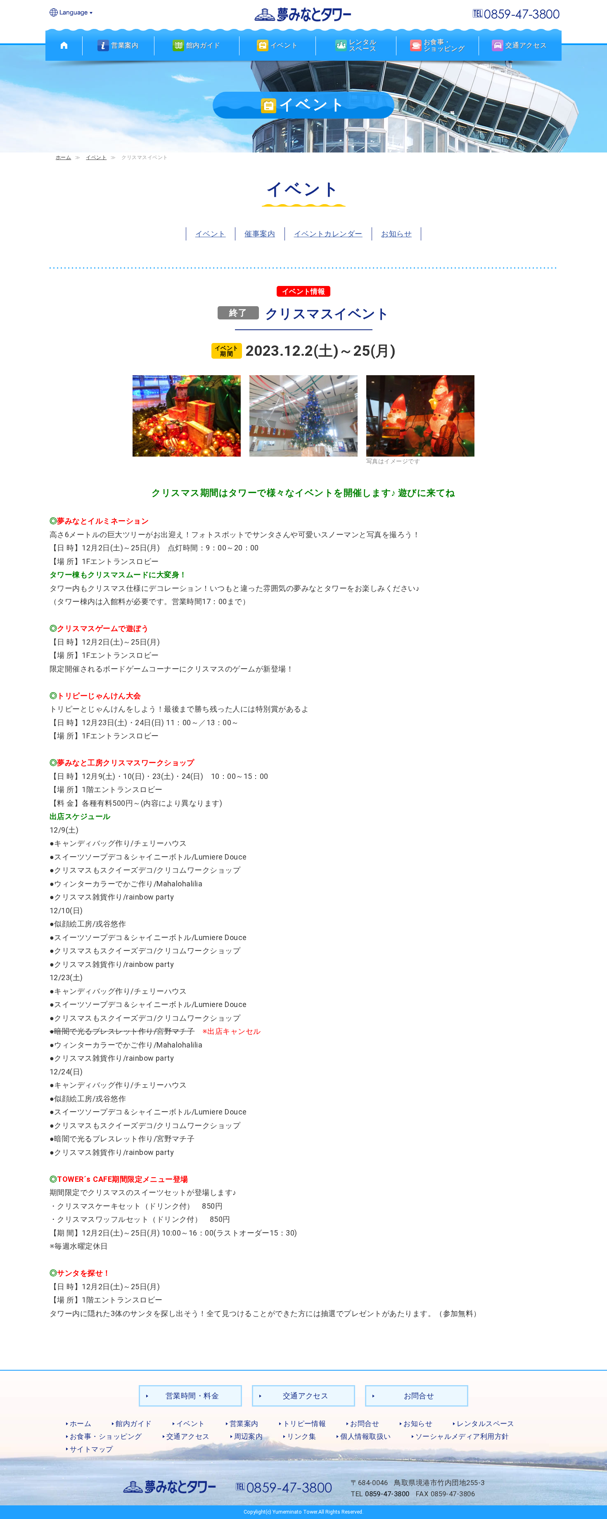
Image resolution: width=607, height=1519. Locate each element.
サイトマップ (91, 1449)
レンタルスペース (486, 1423)
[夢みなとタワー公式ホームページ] (303, 14)
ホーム (63, 157)
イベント (96, 157)
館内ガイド (134, 1423)
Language (71, 13)
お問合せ (419, 1395)
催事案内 (259, 233)
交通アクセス (306, 1395)
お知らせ (396, 233)
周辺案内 (248, 1436)
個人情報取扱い (365, 1436)
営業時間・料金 (192, 1395)
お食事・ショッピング (106, 1436)
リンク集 (301, 1436)
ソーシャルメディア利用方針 (462, 1436)
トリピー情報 (304, 1423)
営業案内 (244, 1423)
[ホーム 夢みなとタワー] (64, 45)
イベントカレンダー (328, 233)
